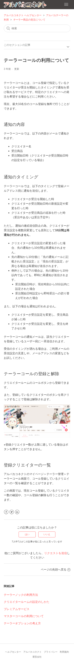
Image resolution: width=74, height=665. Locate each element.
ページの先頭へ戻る (53, 569)
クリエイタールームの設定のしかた (26, 601)
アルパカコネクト (32, 652)
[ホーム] (25, 5)
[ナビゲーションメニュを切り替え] (66, 4)
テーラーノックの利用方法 (21, 594)
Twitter (11, 512)
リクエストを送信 (55, 553)
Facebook (6, 512)
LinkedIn (17, 512)
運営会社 (37, 656)
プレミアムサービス (16, 609)
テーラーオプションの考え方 (22, 623)
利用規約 (64, 652)
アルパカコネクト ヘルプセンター (23, 15)
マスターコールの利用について (24, 616)
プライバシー (50, 652)
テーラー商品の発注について (29, 19)
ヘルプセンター (13, 652)
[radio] (27, 534)
